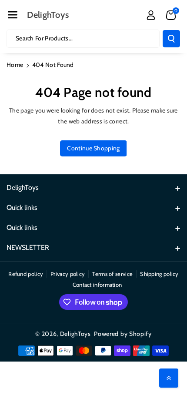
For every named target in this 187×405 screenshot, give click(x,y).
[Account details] (150, 15)
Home (15, 65)
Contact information (97, 284)
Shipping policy (159, 273)
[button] (12, 15)
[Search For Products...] (171, 38)
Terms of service (112, 273)
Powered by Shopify (123, 334)
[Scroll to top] (168, 378)
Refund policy (25, 273)
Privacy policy (67, 273)
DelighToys (75, 334)
